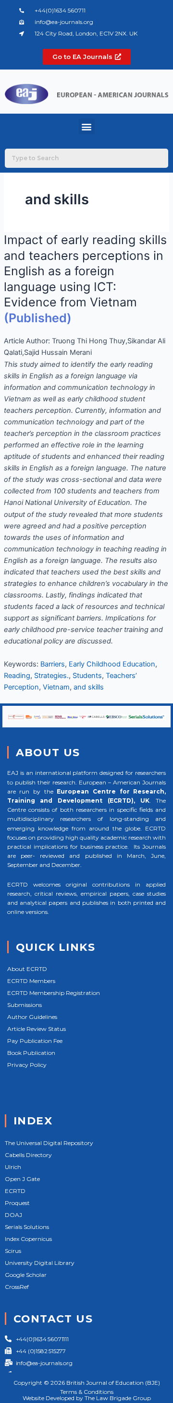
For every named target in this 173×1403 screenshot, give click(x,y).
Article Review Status (36, 1028)
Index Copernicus (28, 1238)
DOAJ (13, 1214)
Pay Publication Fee (34, 1040)
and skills (89, 687)
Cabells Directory (28, 1154)
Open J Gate (22, 1178)
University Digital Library (39, 1262)
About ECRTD (27, 968)
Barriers (52, 664)
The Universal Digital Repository (49, 1142)
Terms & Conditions (86, 1391)
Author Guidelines (32, 1016)
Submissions (24, 1004)
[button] (87, 126)
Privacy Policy (27, 1064)
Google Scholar (26, 1274)
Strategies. (51, 675)
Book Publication (31, 1052)
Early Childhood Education (112, 664)
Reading (17, 675)
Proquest (17, 1202)
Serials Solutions (27, 1226)
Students (87, 675)
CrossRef (17, 1286)
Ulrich (13, 1166)
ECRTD (15, 1190)
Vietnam (56, 687)
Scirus (13, 1250)
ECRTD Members (31, 980)
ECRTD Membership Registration (53, 992)
